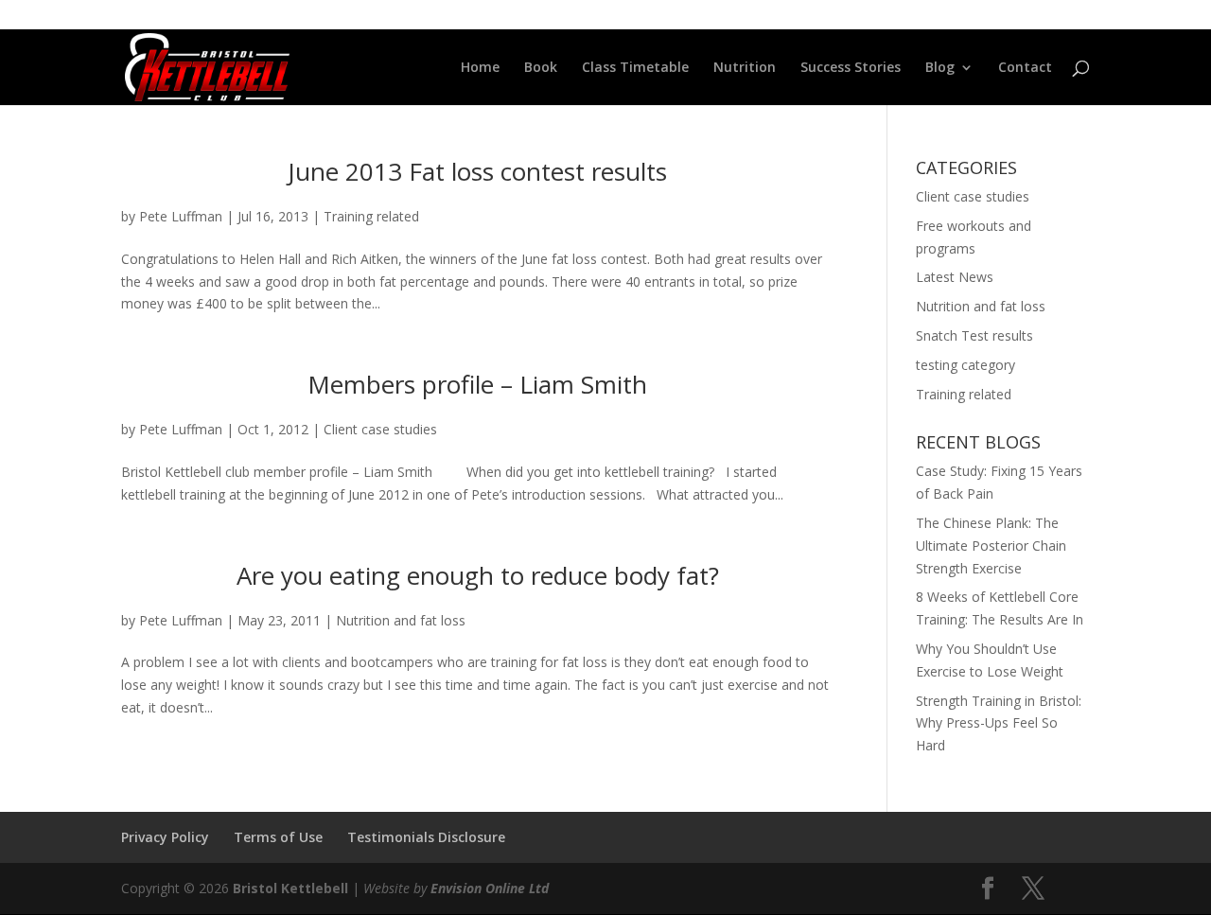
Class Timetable (635, 68)
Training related (371, 216)
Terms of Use (278, 837)
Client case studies (380, 429)
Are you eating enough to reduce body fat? (478, 575)
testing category (965, 365)
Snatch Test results (974, 335)
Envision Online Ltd (489, 888)
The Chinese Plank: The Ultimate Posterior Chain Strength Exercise (991, 545)
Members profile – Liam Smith (477, 384)
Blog (940, 68)
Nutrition (744, 68)
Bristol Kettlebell (290, 888)
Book (540, 68)
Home (480, 68)
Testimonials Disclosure (426, 837)
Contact (1025, 68)
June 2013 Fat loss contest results (477, 171)
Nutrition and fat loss (400, 620)
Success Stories (850, 68)
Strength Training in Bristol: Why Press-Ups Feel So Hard (998, 723)
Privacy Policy (165, 837)
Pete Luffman (180, 216)
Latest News (954, 277)
